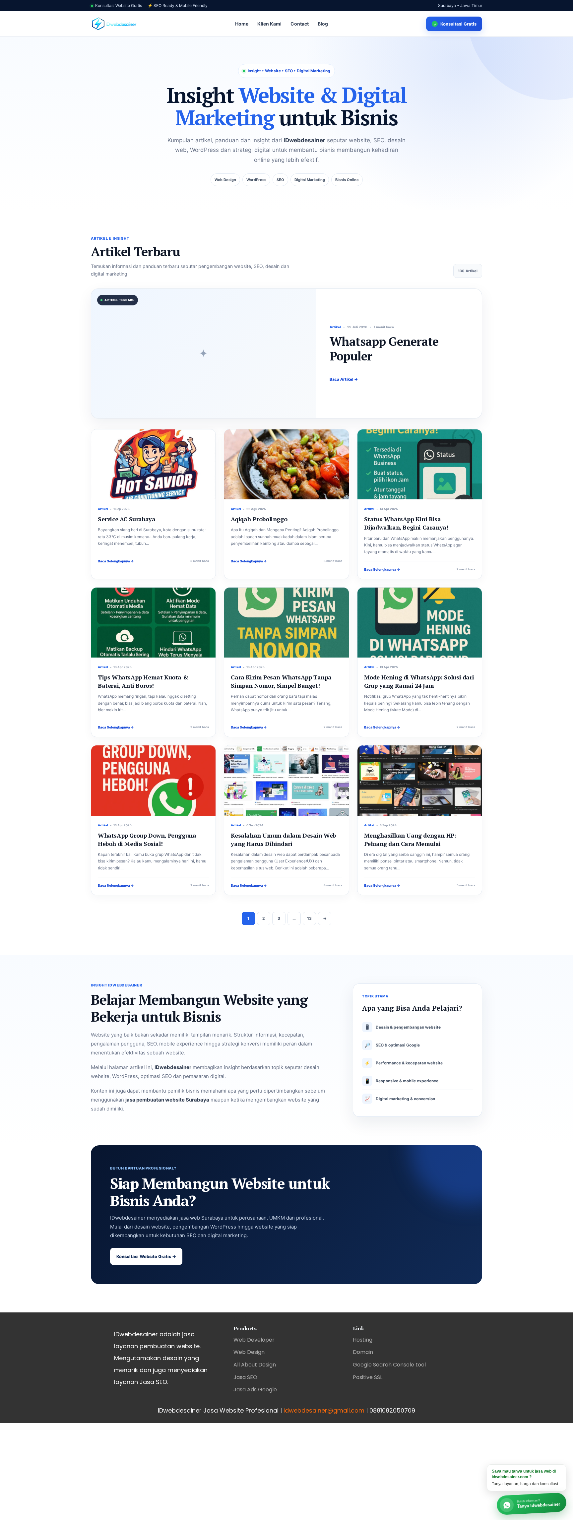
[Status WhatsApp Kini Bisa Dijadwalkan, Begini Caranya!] (419, 464)
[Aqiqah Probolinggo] (286, 464)
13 (309, 918)
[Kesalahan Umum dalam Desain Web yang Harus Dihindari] (286, 780)
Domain (363, 1352)
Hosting (362, 1340)
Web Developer (254, 1340)
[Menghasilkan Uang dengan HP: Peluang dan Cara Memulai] (419, 780)
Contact (299, 24)
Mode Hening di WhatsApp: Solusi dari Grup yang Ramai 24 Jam (419, 681)
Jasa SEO (245, 1377)
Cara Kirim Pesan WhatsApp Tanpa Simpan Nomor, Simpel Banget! (281, 681)
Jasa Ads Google (255, 1389)
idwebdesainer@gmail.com (324, 1410)
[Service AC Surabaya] (153, 464)
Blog (323, 24)
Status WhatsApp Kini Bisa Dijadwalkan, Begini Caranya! (406, 523)
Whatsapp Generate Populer (384, 349)
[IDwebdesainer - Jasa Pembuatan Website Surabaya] (114, 24)
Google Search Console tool (389, 1364)
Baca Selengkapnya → (116, 561)
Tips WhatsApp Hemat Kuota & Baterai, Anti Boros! (143, 681)
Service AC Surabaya (126, 519)
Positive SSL (367, 1377)
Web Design (249, 1352)
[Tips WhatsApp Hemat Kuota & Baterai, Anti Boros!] (153, 623)
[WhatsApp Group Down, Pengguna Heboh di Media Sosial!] (153, 780)
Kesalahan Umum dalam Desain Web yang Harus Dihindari (283, 839)
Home (241, 24)
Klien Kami (269, 24)
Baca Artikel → (344, 379)
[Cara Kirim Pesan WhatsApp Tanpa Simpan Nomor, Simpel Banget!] (286, 623)
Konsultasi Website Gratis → (146, 1256)
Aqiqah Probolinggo (259, 519)
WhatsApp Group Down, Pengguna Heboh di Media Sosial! (147, 839)
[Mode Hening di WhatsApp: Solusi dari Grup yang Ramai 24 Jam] (419, 623)
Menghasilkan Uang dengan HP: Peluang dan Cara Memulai (410, 839)
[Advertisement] (199, 1469)
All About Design (254, 1364)
